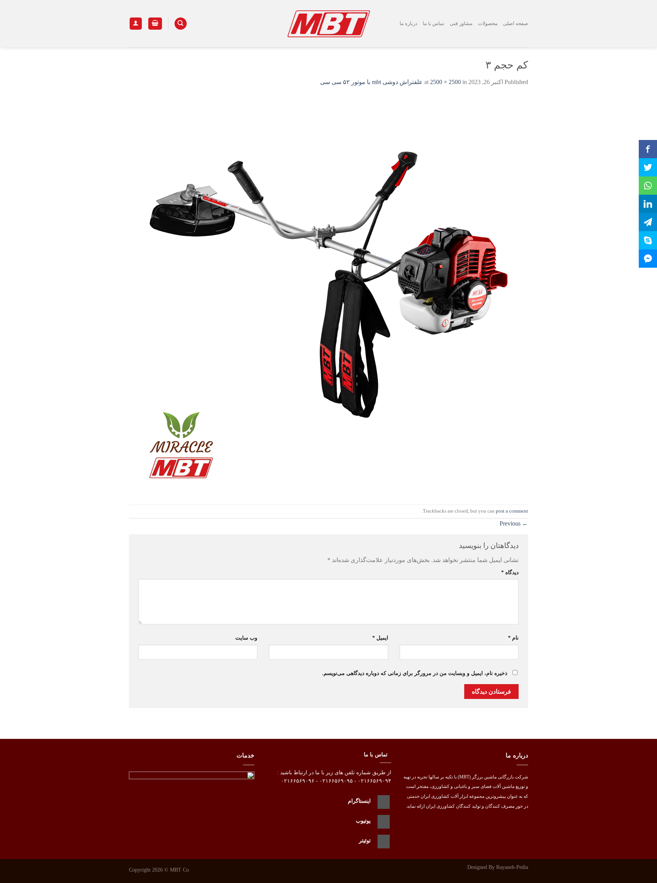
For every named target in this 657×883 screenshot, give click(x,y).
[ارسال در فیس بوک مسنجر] (648, 258)
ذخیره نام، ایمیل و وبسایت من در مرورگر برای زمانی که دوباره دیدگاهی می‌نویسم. (414, 673)
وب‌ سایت (246, 638)
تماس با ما (434, 23)
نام (513, 638)
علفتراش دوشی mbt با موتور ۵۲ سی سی (371, 82)
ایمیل (380, 638)
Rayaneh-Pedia (512, 867)
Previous (514, 523)
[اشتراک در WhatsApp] (648, 185)
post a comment (512, 511)
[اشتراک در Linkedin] (648, 204)
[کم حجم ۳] (328, 295)
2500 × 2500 (445, 82)
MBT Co (179, 870)
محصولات (488, 23)
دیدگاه (510, 572)
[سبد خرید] (155, 23)
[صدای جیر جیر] (648, 167)
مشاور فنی (461, 23)
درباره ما (408, 23)
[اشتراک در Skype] (648, 240)
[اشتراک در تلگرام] (648, 222)
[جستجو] (181, 23)
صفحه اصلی (515, 23)
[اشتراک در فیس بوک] (648, 149)
